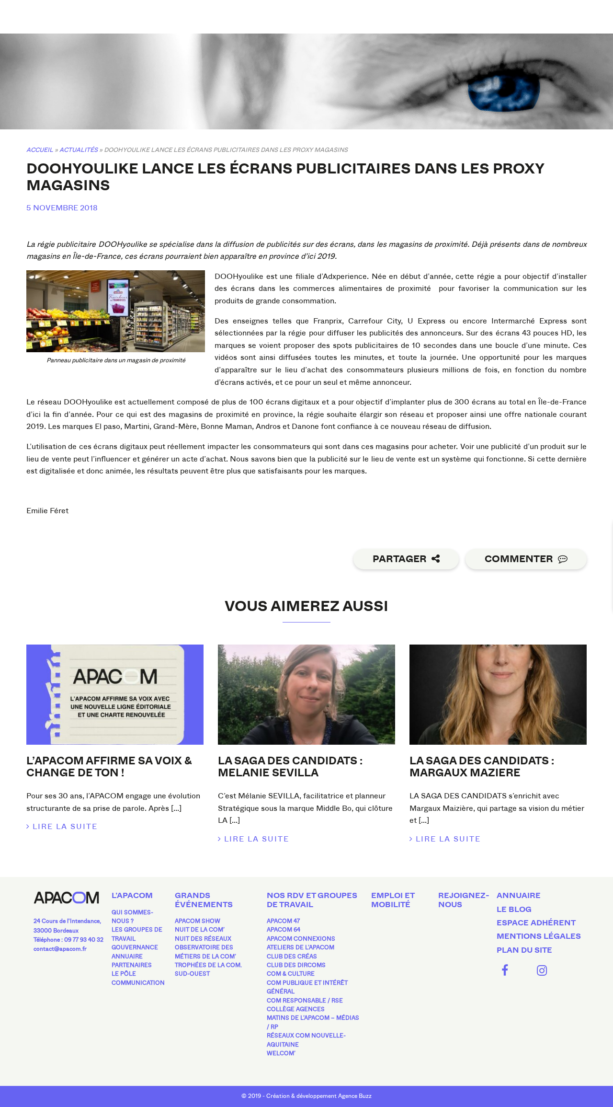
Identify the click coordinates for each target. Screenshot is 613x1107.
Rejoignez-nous (463, 900)
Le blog (514, 909)
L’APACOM (132, 895)
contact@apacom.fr (60, 949)
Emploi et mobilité (392, 900)
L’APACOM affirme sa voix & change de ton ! (109, 767)
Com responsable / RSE (305, 1000)
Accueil (39, 150)
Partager (400, 559)
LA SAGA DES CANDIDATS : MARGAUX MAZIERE (481, 767)
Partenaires (132, 965)
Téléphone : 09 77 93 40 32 (68, 940)
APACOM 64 (283, 930)
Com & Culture (291, 974)
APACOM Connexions (301, 939)
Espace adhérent (536, 923)
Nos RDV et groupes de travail (312, 900)
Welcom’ (281, 1053)
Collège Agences (296, 1009)
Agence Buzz (355, 1096)
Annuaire (127, 956)
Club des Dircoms (296, 965)
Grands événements (204, 900)
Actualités (78, 150)
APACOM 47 (283, 921)
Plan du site (524, 950)
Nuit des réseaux (203, 939)
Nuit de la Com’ (200, 930)
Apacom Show (197, 921)
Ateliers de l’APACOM (300, 947)
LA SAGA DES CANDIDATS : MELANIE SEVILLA (290, 767)
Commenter (519, 559)
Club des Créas (292, 956)
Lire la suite (65, 826)
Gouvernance (135, 947)
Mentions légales (539, 936)
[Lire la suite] (115, 694)
